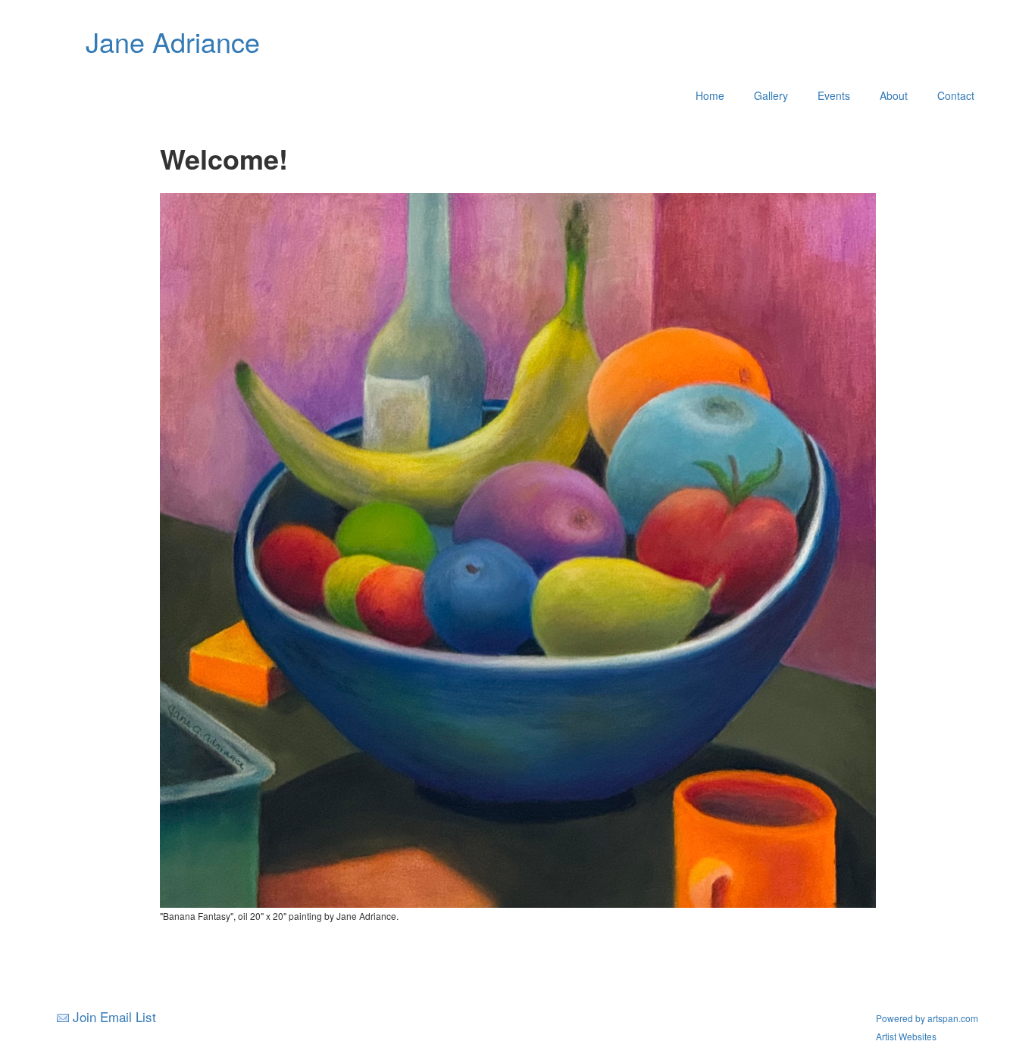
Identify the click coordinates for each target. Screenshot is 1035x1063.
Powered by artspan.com (927, 1018)
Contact (955, 95)
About (894, 95)
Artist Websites (906, 1036)
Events (834, 95)
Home (710, 95)
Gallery (771, 95)
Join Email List (114, 1016)
